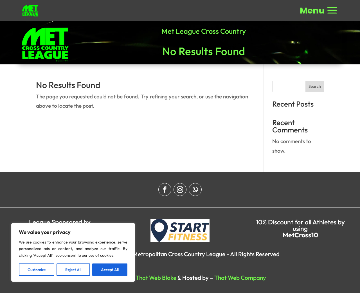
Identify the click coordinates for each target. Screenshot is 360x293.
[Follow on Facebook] (164, 189)
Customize (37, 269)
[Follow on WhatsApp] (195, 189)
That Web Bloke (156, 277)
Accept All (110, 269)
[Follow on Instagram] (180, 189)
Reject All (73, 269)
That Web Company (240, 277)
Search (315, 86)
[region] (73, 252)
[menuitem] (30, 11)
